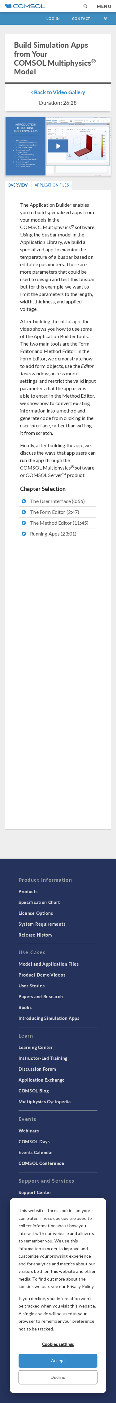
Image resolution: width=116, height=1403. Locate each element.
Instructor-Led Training (43, 1058)
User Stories (32, 985)
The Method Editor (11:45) (58, 523)
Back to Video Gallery (59, 92)
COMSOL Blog (34, 1091)
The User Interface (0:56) (57, 501)
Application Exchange (42, 1080)
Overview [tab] (18, 185)
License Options (36, 913)
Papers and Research (41, 996)
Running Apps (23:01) (52, 533)
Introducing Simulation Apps (49, 1018)
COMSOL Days (34, 1141)
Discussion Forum (37, 1069)
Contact (81, 18)
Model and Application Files (49, 964)
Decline (58, 1377)
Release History (36, 935)
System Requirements (42, 924)
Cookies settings (58, 1344)
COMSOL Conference (41, 1163)
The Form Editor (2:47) (54, 512)
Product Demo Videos (42, 975)
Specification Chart (39, 902)
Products (28, 891)
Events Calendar (36, 1152)
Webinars (29, 1130)
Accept (58, 1360)
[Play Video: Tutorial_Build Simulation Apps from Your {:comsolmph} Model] (58, 146)
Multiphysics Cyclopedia (45, 1101)
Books (25, 1007)
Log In (53, 18)
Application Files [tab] (52, 185)
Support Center (35, 1192)
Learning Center (36, 1047)
